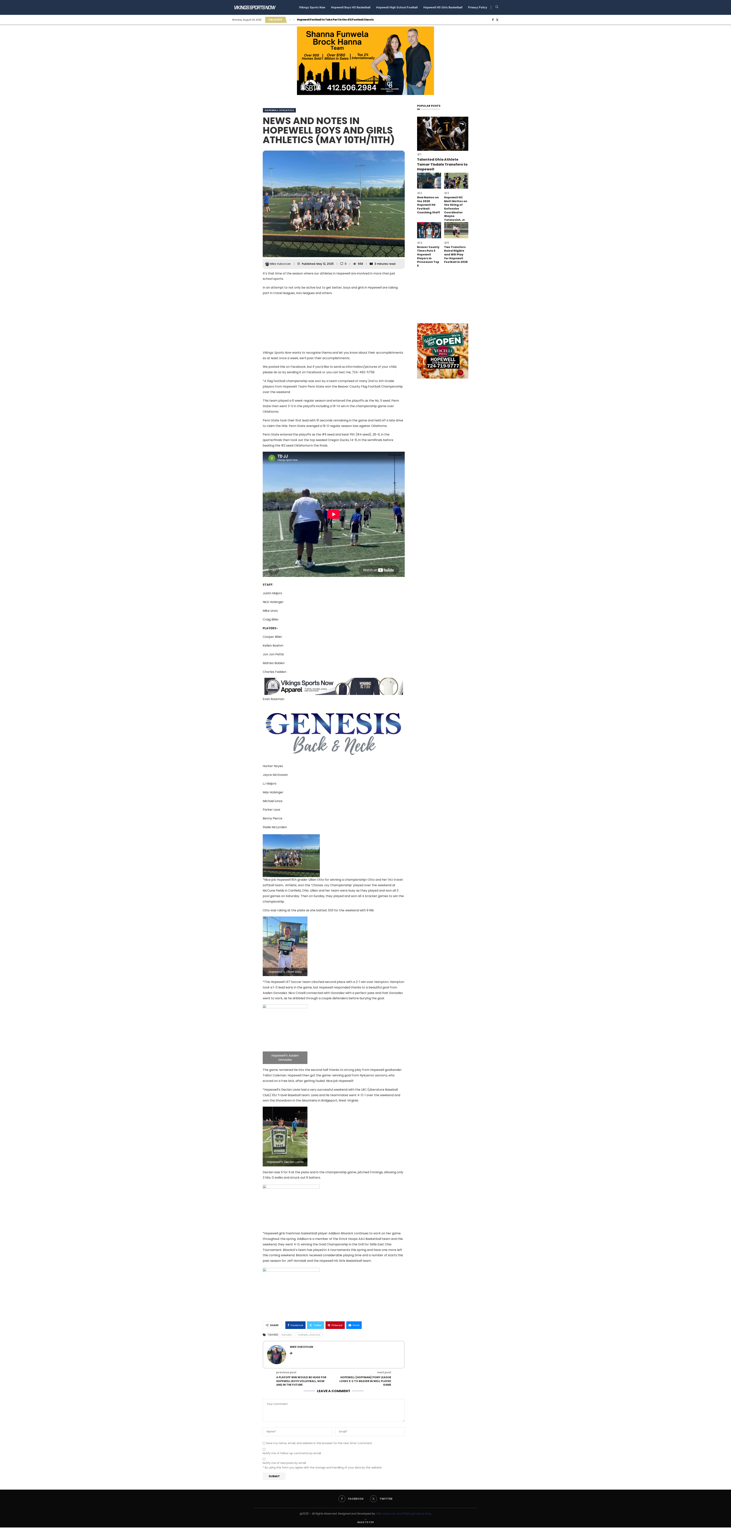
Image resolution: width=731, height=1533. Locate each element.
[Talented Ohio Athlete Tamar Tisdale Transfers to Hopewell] (442, 134)
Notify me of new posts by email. (284, 1463)
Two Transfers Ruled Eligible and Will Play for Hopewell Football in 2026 (456, 254)
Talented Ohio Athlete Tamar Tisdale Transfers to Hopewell (442, 164)
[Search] (497, 8)
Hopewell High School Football (397, 7)
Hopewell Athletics (279, 110)
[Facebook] (493, 19)
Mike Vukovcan (280, 264)
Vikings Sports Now (312, 7)
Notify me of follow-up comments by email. (292, 1453)
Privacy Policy (477, 7)
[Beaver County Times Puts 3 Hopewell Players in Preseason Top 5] (429, 230)
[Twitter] (497, 19)
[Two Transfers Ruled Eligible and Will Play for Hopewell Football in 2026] (456, 230)
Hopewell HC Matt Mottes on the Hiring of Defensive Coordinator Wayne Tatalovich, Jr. (455, 209)
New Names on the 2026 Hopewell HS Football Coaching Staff (428, 205)
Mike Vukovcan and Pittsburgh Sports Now (403, 1513)
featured (287, 1334)
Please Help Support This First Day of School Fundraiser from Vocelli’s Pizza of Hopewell (356, 20)
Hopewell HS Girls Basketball (442, 7)
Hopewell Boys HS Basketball (350, 7)
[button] (290, 20)
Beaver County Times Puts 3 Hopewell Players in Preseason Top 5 (428, 256)
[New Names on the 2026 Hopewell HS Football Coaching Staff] (429, 181)
